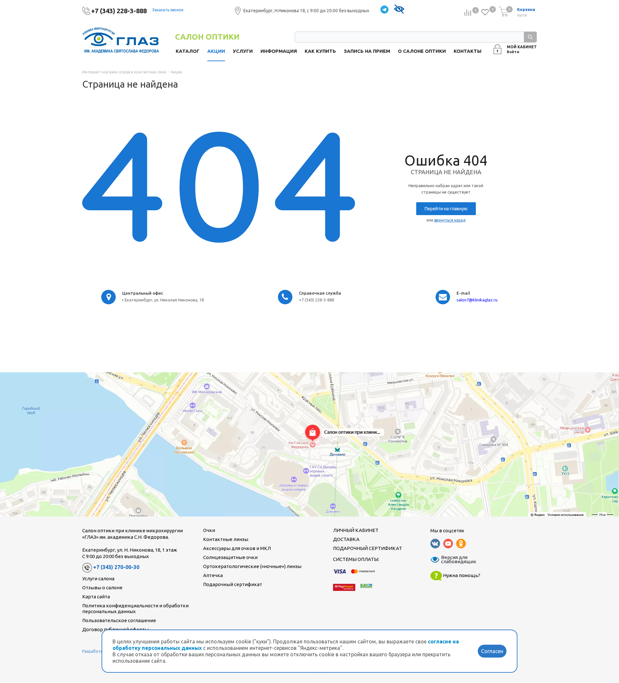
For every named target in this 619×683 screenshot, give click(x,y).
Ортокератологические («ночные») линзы (252, 566)
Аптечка (213, 575)
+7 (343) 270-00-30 (116, 567)
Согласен (492, 651)
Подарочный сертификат (232, 584)
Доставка (346, 539)
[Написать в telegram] (384, 10)
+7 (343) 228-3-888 (119, 10)
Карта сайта (96, 596)
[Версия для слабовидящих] (399, 10)
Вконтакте (435, 543)
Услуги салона (98, 578)
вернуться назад (450, 220)
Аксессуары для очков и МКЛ (237, 548)
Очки (209, 530)
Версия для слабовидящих (454, 559)
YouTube (448, 543)
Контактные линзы (225, 539)
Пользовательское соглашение (119, 620)
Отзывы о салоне (102, 587)
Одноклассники (461, 543)
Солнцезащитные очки (230, 557)
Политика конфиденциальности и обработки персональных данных (135, 608)
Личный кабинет (355, 530)
